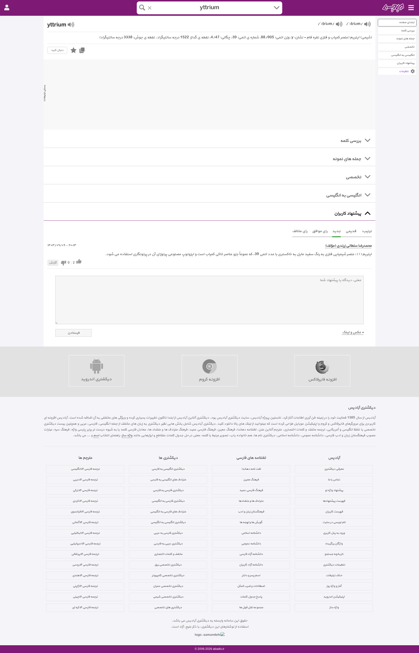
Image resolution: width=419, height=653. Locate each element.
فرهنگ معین (251, 479)
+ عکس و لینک (353, 332)
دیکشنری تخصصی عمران (168, 586)
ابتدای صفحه (406, 22)
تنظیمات (404, 71)
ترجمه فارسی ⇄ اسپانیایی (85, 543)
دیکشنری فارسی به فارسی (168, 490)
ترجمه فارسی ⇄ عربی (85, 479)
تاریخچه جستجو (333, 554)
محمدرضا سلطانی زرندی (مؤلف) (348, 246)
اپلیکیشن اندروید (334, 597)
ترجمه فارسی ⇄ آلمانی (85, 522)
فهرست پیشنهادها (334, 501)
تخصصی (409, 47)
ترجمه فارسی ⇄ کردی (85, 501)
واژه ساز (127, 435)
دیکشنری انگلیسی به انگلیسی (168, 522)
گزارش (53, 262)
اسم (96, 435)
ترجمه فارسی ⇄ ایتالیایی (85, 533)
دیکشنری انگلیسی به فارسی (168, 469)
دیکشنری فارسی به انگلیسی (168, 501)
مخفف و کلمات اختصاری (168, 554)
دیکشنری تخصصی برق (168, 565)
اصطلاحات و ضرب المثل (251, 586)
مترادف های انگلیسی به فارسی (168, 479)
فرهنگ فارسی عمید (251, 490)
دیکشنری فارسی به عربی (168, 533)
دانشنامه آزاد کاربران (251, 565)
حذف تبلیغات (334, 575)
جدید (336, 231)
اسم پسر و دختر (251, 575)
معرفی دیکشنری (334, 469)
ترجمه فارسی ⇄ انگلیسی (85, 469)
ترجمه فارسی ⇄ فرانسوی (85, 511)
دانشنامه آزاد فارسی (251, 554)
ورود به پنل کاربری (334, 533)
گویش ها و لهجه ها (251, 522)
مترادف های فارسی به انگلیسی (168, 511)
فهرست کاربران (334, 511)
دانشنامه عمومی (251, 543)
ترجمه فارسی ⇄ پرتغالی (85, 554)
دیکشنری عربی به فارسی (168, 543)
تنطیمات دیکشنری (334, 565)
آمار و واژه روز (333, 586)
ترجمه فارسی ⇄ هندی (85, 575)
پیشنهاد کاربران (405, 63)
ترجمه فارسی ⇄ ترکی (85, 490)
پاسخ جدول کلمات (251, 597)
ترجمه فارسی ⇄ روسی (85, 565)
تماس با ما (334, 479)
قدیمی (351, 231)
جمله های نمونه (405, 39)
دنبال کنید (57, 50)
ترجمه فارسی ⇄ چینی (85, 597)
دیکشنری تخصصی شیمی (168, 597)
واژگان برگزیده (334, 543)
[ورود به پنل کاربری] (7, 8)
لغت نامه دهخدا (251, 469)
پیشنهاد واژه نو (334, 490)
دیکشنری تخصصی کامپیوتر (168, 575)
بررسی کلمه (407, 31)
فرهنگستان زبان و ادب (251, 511)
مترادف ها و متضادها (251, 501)
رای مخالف (299, 231)
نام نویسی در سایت (334, 522)
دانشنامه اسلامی (251, 533)
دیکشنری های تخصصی (168, 607)
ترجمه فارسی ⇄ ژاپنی (85, 586)
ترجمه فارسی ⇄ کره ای (85, 607)
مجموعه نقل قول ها (251, 607)
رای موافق (319, 231)
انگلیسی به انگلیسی (402, 55)
